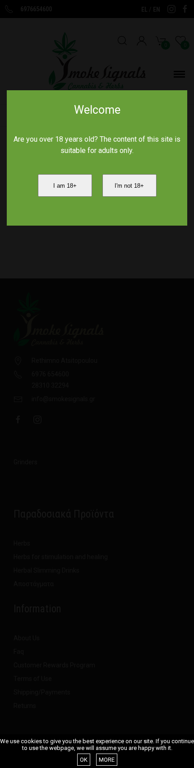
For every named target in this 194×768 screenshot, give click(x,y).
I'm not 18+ (129, 185)
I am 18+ (65, 185)
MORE (107, 759)
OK (84, 759)
